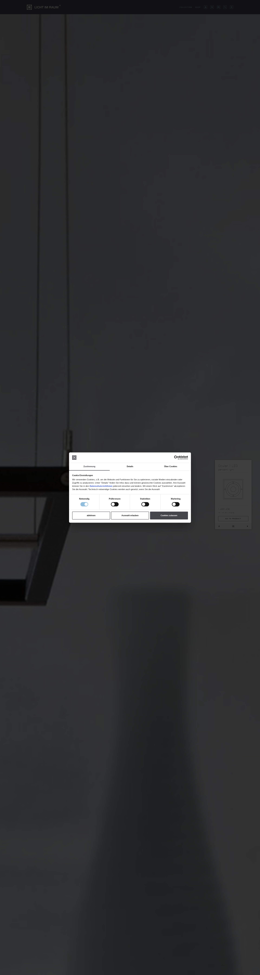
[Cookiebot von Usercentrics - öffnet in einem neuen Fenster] (176, 457)
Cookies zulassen (169, 515)
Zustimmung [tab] (89, 466)
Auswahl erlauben (130, 515)
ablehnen (91, 515)
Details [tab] (130, 466)
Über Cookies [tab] (170, 466)
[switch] (115, 504)
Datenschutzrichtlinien (101, 486)
